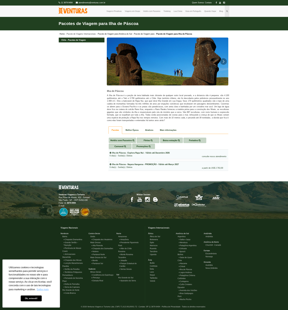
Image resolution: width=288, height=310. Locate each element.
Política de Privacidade (171, 307)
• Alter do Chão (125, 248)
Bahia (64, 236)
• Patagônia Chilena (187, 275)
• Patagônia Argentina (187, 245)
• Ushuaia (183, 248)
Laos (151, 272)
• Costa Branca (70, 293)
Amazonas (121, 236)
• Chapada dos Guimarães (102, 248)
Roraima (120, 251)
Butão (151, 263)
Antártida (208, 233)
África (150, 233)
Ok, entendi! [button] (31, 298)
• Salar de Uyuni (185, 257)
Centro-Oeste (94, 233)
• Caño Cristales (185, 284)
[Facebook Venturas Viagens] (131, 199)
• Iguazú (182, 251)
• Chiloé (182, 266)
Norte (118, 233)
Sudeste (92, 269)
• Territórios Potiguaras (73, 272)
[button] (111, 61)
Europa (207, 251)
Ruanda (152, 248)
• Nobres (95, 251)
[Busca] (227, 11)
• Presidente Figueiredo (129, 242)
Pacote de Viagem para (144, 34)
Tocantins (121, 257)
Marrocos (153, 245)
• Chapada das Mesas (73, 260)
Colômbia (181, 278)
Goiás (91, 236)
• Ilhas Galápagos (186, 293)
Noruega (208, 257)
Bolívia (179, 254)
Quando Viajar (210, 11)
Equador (180, 287)
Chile (179, 260)
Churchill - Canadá (212, 245)
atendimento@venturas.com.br (79, 206)
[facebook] (217, 3)
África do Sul (154, 236)
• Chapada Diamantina (73, 239)
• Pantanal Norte (98, 254)
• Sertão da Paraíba (72, 269)
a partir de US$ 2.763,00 (212, 168)
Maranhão (66, 257)
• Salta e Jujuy (184, 239)
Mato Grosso (94, 242)
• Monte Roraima (126, 254)
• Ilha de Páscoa (185, 269)
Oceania (207, 262)
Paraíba (65, 266)
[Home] (74, 11)
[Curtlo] (181, 197)
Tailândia (152, 278)
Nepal (151, 275)
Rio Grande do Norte (70, 290)
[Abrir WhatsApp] (280, 302)
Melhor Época (132, 130)
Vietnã (151, 281)
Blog (221, 11)
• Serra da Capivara (72, 287)
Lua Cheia (178, 11)
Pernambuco (67, 275)
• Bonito (95, 260)
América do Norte (211, 242)
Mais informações (168, 130)
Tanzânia (152, 251)
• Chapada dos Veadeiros (102, 239)
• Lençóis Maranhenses (73, 263)
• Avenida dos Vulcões (188, 290)
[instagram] (225, 3)
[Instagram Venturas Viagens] (147, 199)
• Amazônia (124, 239)
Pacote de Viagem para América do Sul (115, 34)
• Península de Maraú (72, 248)
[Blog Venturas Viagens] (155, 199)
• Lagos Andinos (185, 272)
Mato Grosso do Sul (97, 257)
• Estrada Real (97, 281)
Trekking (167, 11)
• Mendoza (183, 242)
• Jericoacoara (69, 254)
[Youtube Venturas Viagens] (139, 199)
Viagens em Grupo (132, 11)
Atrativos (149, 130)
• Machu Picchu (185, 299)
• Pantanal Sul (97, 263)
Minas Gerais (94, 272)
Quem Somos (198, 2)
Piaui (64, 281)
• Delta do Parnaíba (72, 284)
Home (62, 34)
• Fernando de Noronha (73, 278)
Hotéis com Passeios (151, 11)
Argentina (181, 236)
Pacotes (115, 130)
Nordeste (65, 233)
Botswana (153, 239)
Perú (179, 296)
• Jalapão (123, 260)
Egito (151, 242)
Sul (117, 275)
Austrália (208, 265)
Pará (119, 245)
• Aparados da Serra (127, 281)
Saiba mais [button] (43, 289)
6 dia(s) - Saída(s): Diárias (140, 154)
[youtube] (221, 3)
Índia (151, 269)
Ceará (64, 251)
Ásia (150, 260)
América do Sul (182, 233)
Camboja (152, 266)
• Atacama (183, 263)
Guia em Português (193, 11)
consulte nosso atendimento (214, 156)
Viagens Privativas (114, 11)
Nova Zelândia (211, 268)
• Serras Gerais (125, 269)
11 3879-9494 (67, 2)
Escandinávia (210, 254)
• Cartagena (184, 281)
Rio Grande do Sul (124, 278)
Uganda (152, 254)
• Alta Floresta (97, 245)
